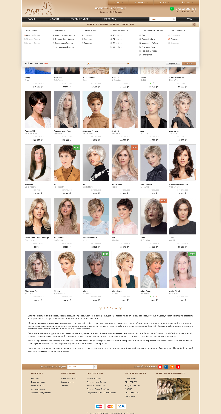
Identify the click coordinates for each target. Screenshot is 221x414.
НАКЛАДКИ (53, 19)
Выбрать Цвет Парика (96, 382)
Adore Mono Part (176, 78)
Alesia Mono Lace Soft (178, 184)
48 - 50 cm (117, 35)
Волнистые (175, 35)
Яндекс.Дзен (178, 367)
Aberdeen (58, 78)
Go (95, 367)
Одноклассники (172, 367)
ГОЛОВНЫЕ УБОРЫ (80, 19)
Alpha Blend (174, 291)
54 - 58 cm (117, 43)
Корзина (64, 386)
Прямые (174, 39)
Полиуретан (147, 55)
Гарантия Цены (38, 382)
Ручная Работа (148, 39)
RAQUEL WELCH (132, 386)
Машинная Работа (150, 43)
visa (121, 406)
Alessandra (59, 238)
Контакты (141, 2)
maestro (99, 406)
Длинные (88, 43)
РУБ (118, 2)
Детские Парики (33, 43)
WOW (189, 19)
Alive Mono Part (31, 291)
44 (116, 308)
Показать (189, 63)
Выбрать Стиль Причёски (98, 389)
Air (55, 184)
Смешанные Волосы (64, 43)
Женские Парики (33, 35)
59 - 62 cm (117, 47)
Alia (113, 238)
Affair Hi (115, 131)
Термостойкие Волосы (64, 39)
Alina (171, 238)
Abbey (27, 78)
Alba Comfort (146, 184)
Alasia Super (117, 184)
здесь (65, 351)
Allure (85, 291)
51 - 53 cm (117, 39)
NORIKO (128, 389)
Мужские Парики (33, 39)
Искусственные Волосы (65, 35)
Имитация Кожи (148, 47)
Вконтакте (166, 367)
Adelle (143, 78)
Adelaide (115, 78)
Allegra (57, 291)
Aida (142, 131)
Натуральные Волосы (64, 47)
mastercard (110, 406)
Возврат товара (67, 382)
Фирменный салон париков (170, 373)
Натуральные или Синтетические (101, 393)
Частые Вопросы (94, 378)
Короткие (88, 35)
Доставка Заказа (38, 389)
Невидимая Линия (149, 51)
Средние (88, 39)
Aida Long (29, 184)
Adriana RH (30, 131)
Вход (164, 2)
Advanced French (90, 131)
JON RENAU (130, 378)
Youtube (160, 367)
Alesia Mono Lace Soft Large (37, 238)
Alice (142, 238)
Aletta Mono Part (90, 238)
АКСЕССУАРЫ (109, 19)
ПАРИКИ (32, 19)
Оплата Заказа (37, 386)
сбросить (173, 64)
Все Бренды (130, 396)
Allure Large (117, 291)
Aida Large (174, 131)
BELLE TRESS (131, 382)
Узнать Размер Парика (96, 386)
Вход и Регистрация (69, 378)
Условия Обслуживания (41, 393)
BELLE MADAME (132, 393)
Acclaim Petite (89, 78)
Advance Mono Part (62, 131)
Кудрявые (175, 43)
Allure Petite (145, 291)
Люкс (144, 35)
